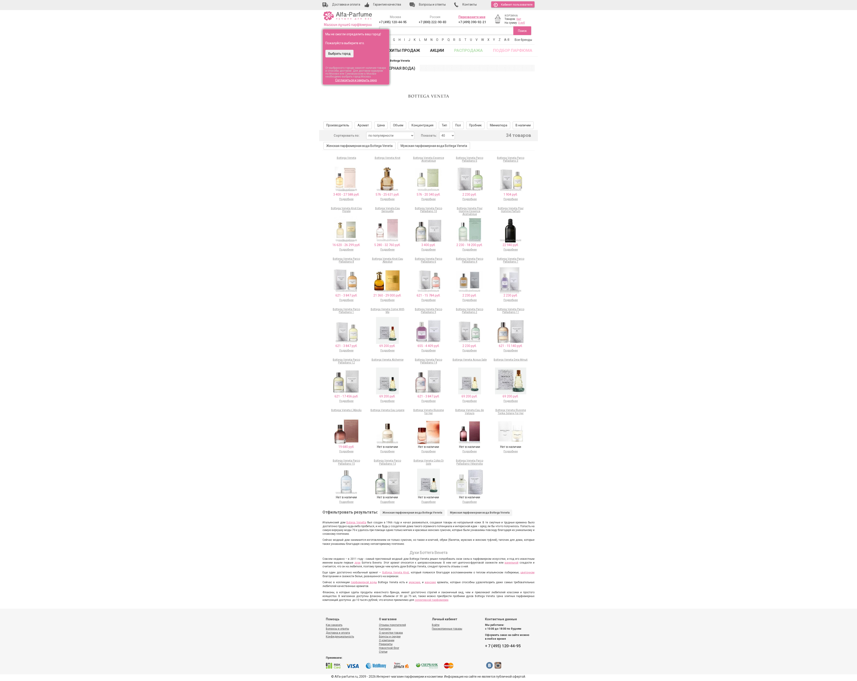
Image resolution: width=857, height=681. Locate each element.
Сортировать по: (347, 135)
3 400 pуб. (428, 245)
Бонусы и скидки (390, 636)
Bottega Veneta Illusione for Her (428, 412)
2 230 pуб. (469, 194)
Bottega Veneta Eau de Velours (469, 412)
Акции (437, 50)
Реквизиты (386, 644)
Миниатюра (498, 125)
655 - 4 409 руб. (429, 346)
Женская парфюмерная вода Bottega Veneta (359, 146)
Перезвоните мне (471, 17)
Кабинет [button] (517, 4)
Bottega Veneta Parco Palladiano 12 (346, 361)
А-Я (506, 40)
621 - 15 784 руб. (429, 295)
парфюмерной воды (364, 582)
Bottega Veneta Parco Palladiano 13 (387, 462)
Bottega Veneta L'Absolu (346, 410)
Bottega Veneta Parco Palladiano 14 (428, 361)
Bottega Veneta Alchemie (388, 359)
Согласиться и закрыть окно (356, 80)
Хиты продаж (404, 50)
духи (357, 562)
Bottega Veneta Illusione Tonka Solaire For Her (510, 412)
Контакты (385, 628)
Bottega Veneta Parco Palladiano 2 (469, 311)
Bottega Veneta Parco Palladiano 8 (346, 260)
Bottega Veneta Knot (387, 157)
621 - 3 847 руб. (346, 295)
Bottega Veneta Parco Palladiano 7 (510, 260)
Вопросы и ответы (337, 628)
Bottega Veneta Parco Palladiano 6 (428, 260)
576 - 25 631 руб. (387, 194)
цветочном (527, 572)
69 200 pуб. (387, 346)
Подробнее (346, 199)
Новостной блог (389, 648)
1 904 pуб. (510, 194)
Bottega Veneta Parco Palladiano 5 (469, 159)
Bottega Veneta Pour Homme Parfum (511, 210)
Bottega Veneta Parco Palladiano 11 (510, 311)
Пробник (475, 125)
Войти (435, 625)
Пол (458, 125)
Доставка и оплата (338, 632)
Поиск (522, 31)
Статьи (383, 651)
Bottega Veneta (346, 157)
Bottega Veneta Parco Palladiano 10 (428, 210)
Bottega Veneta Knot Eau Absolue (387, 260)
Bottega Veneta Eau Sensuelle (387, 210)
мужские (414, 582)
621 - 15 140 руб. (511, 346)
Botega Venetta (356, 522)
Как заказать (334, 625)
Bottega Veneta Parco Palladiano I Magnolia (469, 462)
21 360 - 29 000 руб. (387, 295)
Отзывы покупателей (392, 625)
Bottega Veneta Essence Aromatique (428, 159)
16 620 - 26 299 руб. (346, 245)
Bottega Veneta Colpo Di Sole (429, 462)
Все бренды (523, 40)
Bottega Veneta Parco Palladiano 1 (346, 311)
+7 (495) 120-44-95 (393, 22)
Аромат (363, 125)
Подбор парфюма (512, 50)
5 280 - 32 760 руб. (387, 245)
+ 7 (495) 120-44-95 (503, 645)
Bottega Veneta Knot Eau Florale (346, 210)
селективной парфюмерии (431, 600)
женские (430, 582)
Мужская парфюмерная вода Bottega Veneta (434, 146)
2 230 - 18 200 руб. (469, 245)
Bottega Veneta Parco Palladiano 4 (469, 260)
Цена (381, 125)
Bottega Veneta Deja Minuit (511, 359)
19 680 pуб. (346, 447)
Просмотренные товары (447, 628)
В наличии (523, 125)
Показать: (429, 135)
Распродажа (468, 50)
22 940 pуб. (511, 245)
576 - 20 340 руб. (429, 194)
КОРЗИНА (511, 15)
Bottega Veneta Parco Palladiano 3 (510, 159)
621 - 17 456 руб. (346, 396)
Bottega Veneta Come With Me (387, 311)
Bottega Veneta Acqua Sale (470, 359)
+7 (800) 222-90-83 (432, 22)
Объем (398, 125)
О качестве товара (391, 632)
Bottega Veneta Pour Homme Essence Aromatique (470, 211)
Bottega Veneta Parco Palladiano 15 (346, 462)
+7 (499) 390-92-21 (472, 22)
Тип (444, 125)
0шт (518, 19)
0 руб (521, 22)
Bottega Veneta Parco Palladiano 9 (428, 311)
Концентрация (422, 125)
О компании (386, 640)
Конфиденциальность (340, 636)
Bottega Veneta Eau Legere (387, 410)
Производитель (337, 125)
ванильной (511, 562)
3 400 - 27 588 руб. (346, 194)
